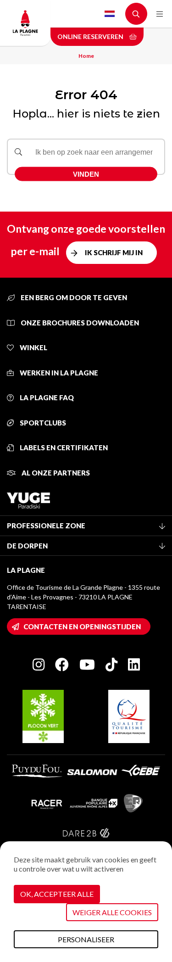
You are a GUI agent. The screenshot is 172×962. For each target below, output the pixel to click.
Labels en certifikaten (63, 447)
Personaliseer (86, 939)
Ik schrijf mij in (114, 252)
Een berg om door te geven (73, 297)
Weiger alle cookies (112, 912)
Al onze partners (55, 473)
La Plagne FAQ (46, 397)
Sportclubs (42, 423)
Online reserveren (91, 36)
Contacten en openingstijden (82, 626)
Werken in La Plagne (58, 373)
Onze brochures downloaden (79, 323)
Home (86, 55)
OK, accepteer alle (57, 893)
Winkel (32, 347)
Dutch (110, 14)
